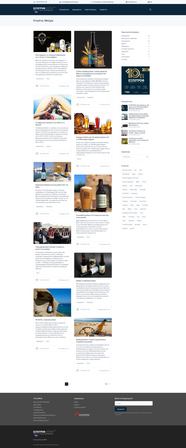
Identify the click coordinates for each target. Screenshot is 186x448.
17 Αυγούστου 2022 (104, 104)
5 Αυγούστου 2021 (105, 166)
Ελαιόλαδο (134, 193)
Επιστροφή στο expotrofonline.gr (103, 2)
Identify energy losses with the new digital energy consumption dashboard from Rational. (139, 115)
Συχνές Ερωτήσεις (80, 407)
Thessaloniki (125, 174)
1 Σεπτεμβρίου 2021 (63, 153)
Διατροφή (142, 189)
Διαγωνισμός (133, 189)
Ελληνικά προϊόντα (127, 197)
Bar (135, 170)
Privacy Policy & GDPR (40, 440)
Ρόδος (124, 216)
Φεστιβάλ (137, 224)
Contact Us (103, 10)
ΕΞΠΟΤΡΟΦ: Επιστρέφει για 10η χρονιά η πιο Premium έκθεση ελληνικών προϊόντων (139, 106)
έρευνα (145, 224)
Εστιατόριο (143, 201)
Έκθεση (140, 174)
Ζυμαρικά (125, 205)
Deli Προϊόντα (132, 2)
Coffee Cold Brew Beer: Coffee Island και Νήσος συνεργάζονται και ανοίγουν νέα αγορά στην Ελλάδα (91, 74)
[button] (150, 9)
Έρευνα (49, 146)
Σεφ (138, 216)
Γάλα (131, 185)
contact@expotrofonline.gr (70, 2)
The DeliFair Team (44, 86)
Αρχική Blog (37, 404)
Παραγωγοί (90, 97)
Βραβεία (124, 185)
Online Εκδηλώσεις (39, 412)
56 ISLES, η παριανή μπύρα (45, 320)
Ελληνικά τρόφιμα (140, 197)
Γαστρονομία (138, 185)
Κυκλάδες (145, 205)
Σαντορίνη (131, 216)
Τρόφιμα (139, 220)
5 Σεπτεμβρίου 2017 (104, 370)
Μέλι (123, 209)
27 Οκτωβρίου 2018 (104, 244)
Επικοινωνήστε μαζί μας (41, 420)
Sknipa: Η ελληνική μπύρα (86, 281)
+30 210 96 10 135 (41, 2)
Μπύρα (129, 209)
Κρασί (138, 205)
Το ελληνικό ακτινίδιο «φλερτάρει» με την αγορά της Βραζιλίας (138, 140)
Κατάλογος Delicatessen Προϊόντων (44, 415)
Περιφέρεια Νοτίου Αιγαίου (129, 213)
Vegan (134, 174)
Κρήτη (132, 205)
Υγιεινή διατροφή (127, 224)
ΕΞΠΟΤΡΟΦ (125, 193)
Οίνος (135, 209)
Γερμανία (124, 189)
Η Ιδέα (76, 402)
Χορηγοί (76, 404)
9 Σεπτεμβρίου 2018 (63, 280)
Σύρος (144, 216)
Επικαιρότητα (64, 10)
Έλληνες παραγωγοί (127, 182)
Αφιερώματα (76, 10)
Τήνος (124, 220)
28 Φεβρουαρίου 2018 (104, 309)
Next (106, 384)
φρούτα (132, 228)
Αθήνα (137, 182)
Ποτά (48, 78)
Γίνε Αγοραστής (38, 410)
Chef (140, 170)
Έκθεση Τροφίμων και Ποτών (130, 178)
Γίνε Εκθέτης (37, 407)
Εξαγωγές (125, 201)
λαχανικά (124, 228)
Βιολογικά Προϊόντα (39, 418)
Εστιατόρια (134, 201)
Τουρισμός (131, 220)
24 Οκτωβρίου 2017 (63, 348)
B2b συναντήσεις (127, 170)
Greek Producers (90, 10)
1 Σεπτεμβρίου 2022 (63, 86)
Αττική (144, 182)
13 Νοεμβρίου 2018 (64, 214)
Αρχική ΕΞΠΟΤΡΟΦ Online (41, 402)
